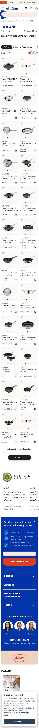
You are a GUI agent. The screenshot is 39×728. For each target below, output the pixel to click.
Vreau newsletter (19, 561)
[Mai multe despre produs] (29, 65)
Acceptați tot (19, 721)
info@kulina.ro (19, 640)
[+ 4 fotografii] (29, 195)
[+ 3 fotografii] (10, 97)
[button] (19, 47)
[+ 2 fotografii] (10, 195)
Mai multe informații (20, 713)
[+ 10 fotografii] (29, 163)
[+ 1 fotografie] (10, 356)
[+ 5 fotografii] (10, 65)
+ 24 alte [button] (19, 457)
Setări (6, 715)
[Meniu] (2, 8)
